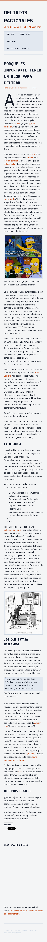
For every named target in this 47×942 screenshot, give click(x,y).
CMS (20, 771)
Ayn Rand (30, 753)
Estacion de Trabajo (18, 48)
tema (30, 157)
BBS (18, 123)
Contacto (11, 41)
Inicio (10, 34)
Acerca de (25, 34)
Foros (32, 154)
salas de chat (10, 164)
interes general (11, 160)
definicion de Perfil (12, 530)
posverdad (9, 199)
